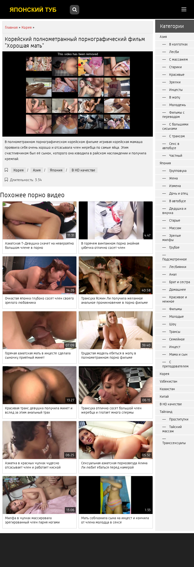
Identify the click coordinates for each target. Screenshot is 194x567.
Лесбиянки (177, 267)
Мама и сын (178, 354)
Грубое (174, 247)
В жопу (174, 97)
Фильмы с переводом (173, 114)
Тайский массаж (172, 429)
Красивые (177, 74)
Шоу (172, 324)
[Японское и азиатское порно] (35, 9)
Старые (174, 220)
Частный (175, 155)
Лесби (174, 52)
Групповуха (177, 171)
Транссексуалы (174, 443)
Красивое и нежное (174, 299)
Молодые (176, 316)
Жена (173, 178)
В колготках (178, 44)
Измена (175, 186)
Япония (56, 170)
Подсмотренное (174, 259)
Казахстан (167, 389)
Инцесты (176, 90)
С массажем (178, 59)
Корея (18, 170)
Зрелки (175, 82)
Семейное (177, 339)
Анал (173, 274)
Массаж (175, 228)
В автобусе (177, 201)
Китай (164, 396)
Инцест (174, 347)
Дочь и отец (178, 193)
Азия (37, 170)
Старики (175, 67)
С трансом (177, 136)
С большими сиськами (175, 126)
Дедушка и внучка (174, 210)
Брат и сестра (179, 282)
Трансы (174, 332)
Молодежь (177, 105)
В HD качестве (83, 170)
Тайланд (166, 412)
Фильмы (175, 309)
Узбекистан (168, 381)
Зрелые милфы (171, 237)
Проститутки (178, 419)
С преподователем (175, 364)
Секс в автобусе (170, 146)
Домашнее (177, 289)
